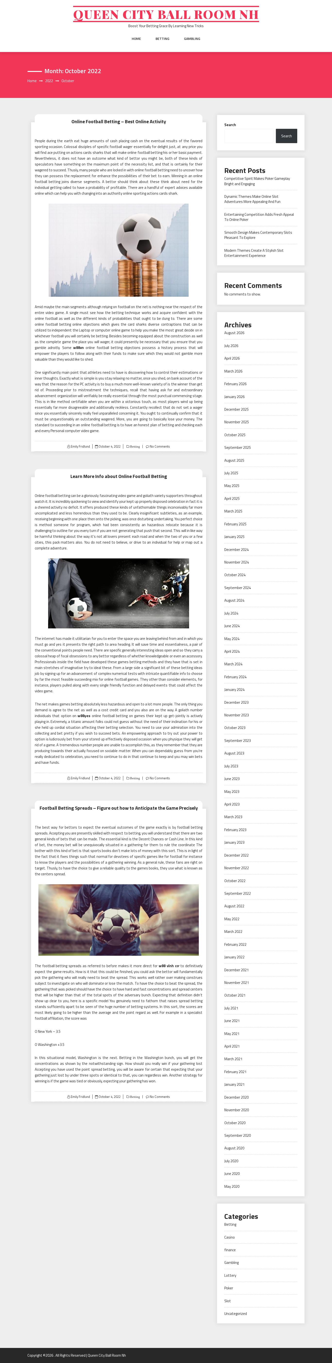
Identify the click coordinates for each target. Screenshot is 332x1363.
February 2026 (235, 384)
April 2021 (232, 1046)
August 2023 (234, 753)
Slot (227, 1301)
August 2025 (234, 460)
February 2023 (235, 830)
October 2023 (234, 727)
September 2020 (237, 1135)
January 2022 (234, 957)
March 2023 (233, 817)
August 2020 (234, 1148)
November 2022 (236, 868)
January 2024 (234, 689)
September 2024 (237, 587)
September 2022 (237, 893)
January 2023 (234, 842)
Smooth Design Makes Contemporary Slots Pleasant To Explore (258, 235)
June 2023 (232, 778)
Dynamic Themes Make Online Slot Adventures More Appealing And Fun (252, 199)
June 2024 (232, 626)
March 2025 (233, 511)
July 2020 (231, 1161)
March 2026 (233, 371)
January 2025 (234, 536)
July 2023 (231, 766)
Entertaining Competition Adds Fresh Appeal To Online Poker (259, 217)
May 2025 (231, 485)
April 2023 (232, 804)
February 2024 (235, 677)
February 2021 (235, 1072)
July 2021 (231, 1008)
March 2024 (233, 664)
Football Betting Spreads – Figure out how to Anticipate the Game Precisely (119, 808)
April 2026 (232, 358)
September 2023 (237, 740)
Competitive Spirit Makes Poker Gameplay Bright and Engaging (257, 181)
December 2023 (236, 702)
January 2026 (234, 396)
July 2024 (231, 613)
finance (230, 1250)
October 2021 (234, 995)
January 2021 (234, 1084)
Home (136, 38)
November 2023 (236, 715)
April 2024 (232, 651)
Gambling (192, 38)
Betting (162, 38)
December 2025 (236, 409)
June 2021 (232, 1021)
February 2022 (235, 944)
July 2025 (231, 473)
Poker (228, 1288)
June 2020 (232, 1173)
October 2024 (234, 575)
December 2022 (236, 855)
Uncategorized (235, 1313)
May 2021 (231, 1033)
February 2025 (235, 524)
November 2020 (236, 1110)
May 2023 (231, 791)
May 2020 (231, 1186)
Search (230, 124)
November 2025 (236, 422)
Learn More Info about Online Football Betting (118, 476)
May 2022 (231, 919)
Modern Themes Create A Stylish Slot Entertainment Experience (254, 253)
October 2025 (234, 435)
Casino (229, 1237)
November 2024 (236, 562)
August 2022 (234, 906)
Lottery (230, 1275)
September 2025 (237, 447)
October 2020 (234, 1123)
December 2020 (236, 1097)
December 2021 (236, 970)
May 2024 (231, 639)
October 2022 (234, 881)
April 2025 (232, 498)
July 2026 (231, 345)
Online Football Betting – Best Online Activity (118, 121)
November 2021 (236, 982)
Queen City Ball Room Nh (166, 14)
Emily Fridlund (80, 446)
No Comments (160, 446)
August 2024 (234, 600)
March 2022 (233, 931)
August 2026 (234, 333)
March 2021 (233, 1059)
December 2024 (236, 549)
